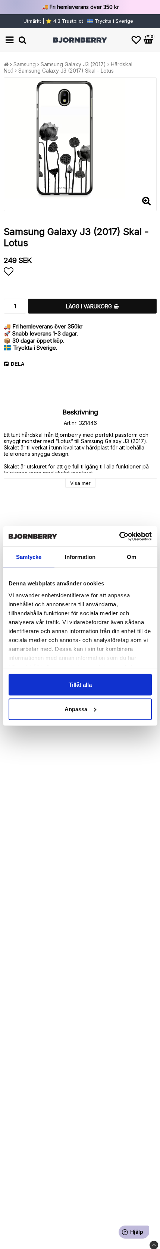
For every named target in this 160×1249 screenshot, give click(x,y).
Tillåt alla (80, 684)
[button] (136, 40)
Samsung (24, 64)
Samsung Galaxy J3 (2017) (73, 64)
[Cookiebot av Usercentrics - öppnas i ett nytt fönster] (119, 536)
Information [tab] (80, 557)
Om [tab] (131, 557)
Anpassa (76, 709)
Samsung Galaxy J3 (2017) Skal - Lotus (66, 70)
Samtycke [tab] (29, 557)
